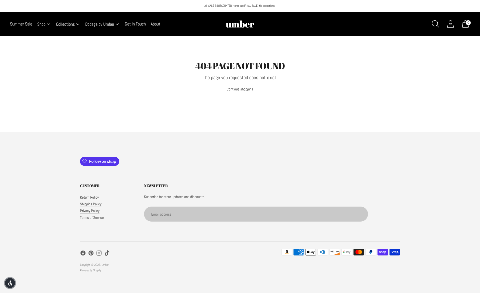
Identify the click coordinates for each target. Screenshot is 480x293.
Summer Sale (21, 24)
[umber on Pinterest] (91, 254)
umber (105, 265)
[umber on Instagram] (99, 254)
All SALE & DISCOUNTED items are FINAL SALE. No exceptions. (240, 6)
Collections (65, 24)
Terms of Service (92, 217)
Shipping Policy (91, 204)
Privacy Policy (90, 210)
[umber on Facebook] (83, 254)
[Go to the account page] (451, 24)
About (155, 24)
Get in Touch (135, 24)
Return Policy (89, 197)
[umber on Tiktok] (107, 254)
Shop (41, 24)
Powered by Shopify (90, 270)
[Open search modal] (435, 24)
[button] (10, 283)
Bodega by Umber (99, 24)
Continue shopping (240, 89)
